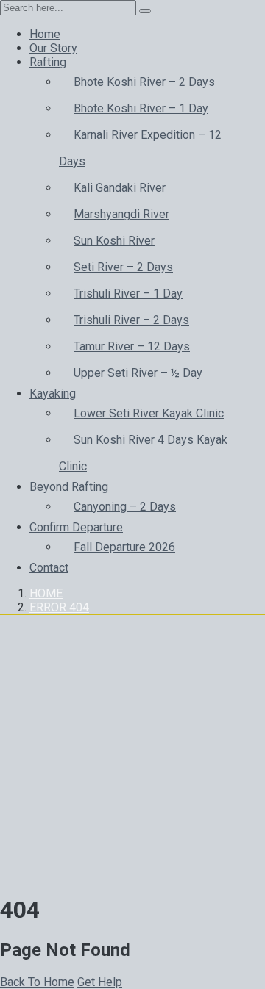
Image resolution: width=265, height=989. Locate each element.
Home (46, 593)
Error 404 (59, 607)
